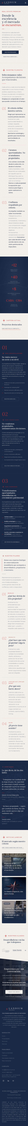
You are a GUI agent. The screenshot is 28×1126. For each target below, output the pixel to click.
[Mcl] (11, 950)
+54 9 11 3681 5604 (7, 1072)
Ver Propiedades (10, 52)
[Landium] (8, 3)
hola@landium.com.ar (8, 1069)
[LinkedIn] (8, 1081)
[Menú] (25, 2)
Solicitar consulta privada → (12, 465)
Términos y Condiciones (14, 1097)
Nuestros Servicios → (10, 56)
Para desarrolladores (8, 1058)
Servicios (4, 1041)
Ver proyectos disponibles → (12, 542)
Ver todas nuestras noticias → (13, 847)
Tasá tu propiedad (7, 1053)
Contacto (4, 1055)
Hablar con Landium (14, 991)
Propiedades (6, 1038)
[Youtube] (13, 1081)
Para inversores (6, 1060)
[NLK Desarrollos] (23, 950)
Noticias (4, 1044)
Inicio (3, 1036)
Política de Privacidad (14, 1095)
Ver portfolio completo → (11, 328)
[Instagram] (3, 1081)
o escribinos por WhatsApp (13, 996)
